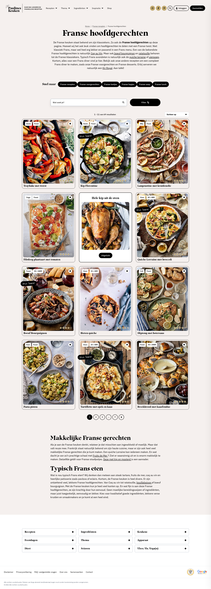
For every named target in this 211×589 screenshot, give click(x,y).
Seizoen (85, 548)
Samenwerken (76, 572)
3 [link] (102, 417)
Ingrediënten (88, 532)
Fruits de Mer (100, 455)
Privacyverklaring (23, 572)
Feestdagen (31, 540)
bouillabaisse (144, 482)
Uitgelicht (105, 255)
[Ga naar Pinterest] (164, 8)
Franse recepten (67, 84)
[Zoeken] (170, 8)
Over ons (63, 572)
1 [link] (89, 417)
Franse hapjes (128, 84)
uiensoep (154, 57)
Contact (89, 572)
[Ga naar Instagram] (152, 8)
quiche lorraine (137, 57)
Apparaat (142, 540)
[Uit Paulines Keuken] (13, 8)
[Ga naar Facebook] (158, 8)
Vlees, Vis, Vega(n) (147, 548)
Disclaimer (8, 572)
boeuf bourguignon (124, 53)
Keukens (142, 532)
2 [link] (95, 417)
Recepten (30, 532)
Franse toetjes (110, 84)
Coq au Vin (96, 53)
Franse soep (144, 84)
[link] (121, 417)
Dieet (28, 548)
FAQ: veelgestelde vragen (45, 572)
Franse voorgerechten (89, 84)
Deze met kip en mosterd (117, 459)
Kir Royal (107, 68)
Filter (143, 102)
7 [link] (115, 417)
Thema (85, 540)
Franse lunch (160, 84)
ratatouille (144, 53)
